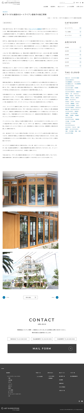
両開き (67, 129)
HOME (49, 18)
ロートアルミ (73, 35)
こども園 (67, 121)
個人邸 (77, 97)
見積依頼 (50, 378)
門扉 (76, 131)
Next (53, 297)
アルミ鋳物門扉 (78, 83)
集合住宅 (76, 111)
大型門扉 (67, 113)
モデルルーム (78, 107)
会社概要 (61, 379)
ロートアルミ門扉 (74, 113)
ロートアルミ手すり (69, 111)
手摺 (66, 131)
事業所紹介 (61, 383)
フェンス (74, 127)
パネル (77, 103)
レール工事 (73, 121)
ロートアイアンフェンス (70, 125)
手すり (77, 105)
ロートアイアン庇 (69, 117)
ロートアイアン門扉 (69, 133)
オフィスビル (77, 95)
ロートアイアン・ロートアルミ (14, 376)
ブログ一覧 (55, 18)
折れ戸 (67, 99)
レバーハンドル (77, 81)
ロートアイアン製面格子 (36, 29)
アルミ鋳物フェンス (69, 83)
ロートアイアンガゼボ (70, 85)
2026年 (73, 47)
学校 (78, 127)
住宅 (79, 131)
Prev (8, 297)
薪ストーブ (68, 77)
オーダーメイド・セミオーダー (14, 394)
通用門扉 (67, 97)
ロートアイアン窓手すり (70, 91)
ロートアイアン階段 (75, 77)
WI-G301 (67, 101)
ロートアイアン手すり (74, 129)
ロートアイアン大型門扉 (70, 105)
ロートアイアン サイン (70, 89)
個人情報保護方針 (74, 376)
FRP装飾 (76, 87)
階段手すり (78, 91)
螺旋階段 (72, 103)
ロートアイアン (7, 22)
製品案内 (53, 6)
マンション (77, 101)
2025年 (73, 51)
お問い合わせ (50, 372)
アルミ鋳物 (73, 31)
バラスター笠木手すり (70, 79)
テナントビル (68, 123)
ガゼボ (67, 95)
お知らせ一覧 (62, 390)
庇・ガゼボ (10, 392)
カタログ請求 (51, 376)
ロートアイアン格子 (69, 87)
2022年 (73, 62)
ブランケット (76, 93)
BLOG (77, 2)
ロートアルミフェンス (75, 109)
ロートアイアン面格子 (70, 107)
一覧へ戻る (28, 297)
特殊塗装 (76, 115)
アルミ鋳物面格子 (69, 81)
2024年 (73, 54)
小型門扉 (71, 115)
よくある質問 (70, 6)
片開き (67, 115)
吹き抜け (71, 95)
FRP (9, 396)
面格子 (9, 388)
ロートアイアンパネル (70, 119)
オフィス (72, 97)
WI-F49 (72, 101)
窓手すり (67, 93)
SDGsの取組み (62, 387)
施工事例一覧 (62, 376)
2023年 (73, 58)
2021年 (73, 66)
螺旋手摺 (67, 109)
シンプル (67, 103)
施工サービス (62, 372)
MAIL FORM (42, 348)
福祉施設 (77, 119)
